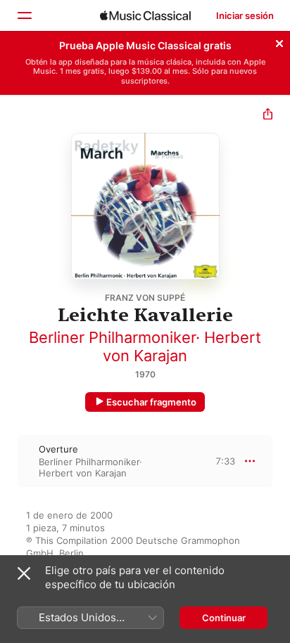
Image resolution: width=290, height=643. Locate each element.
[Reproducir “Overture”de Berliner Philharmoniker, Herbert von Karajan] (9, 461)
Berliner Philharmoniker (112, 337)
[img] (145, 15)
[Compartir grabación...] (267, 115)
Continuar (224, 617)
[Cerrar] (279, 41)
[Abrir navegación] (23, 15)
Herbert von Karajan (182, 346)
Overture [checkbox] (58, 449)
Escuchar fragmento (151, 402)
